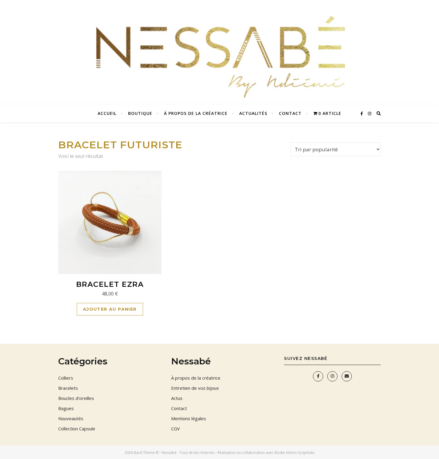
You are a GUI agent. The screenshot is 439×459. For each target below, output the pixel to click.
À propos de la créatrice (196, 113)
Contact (290, 113)
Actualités (253, 113)
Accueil (107, 113)
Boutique (140, 113)
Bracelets (68, 388)
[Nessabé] (219, 52)
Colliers (65, 378)
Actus (176, 398)
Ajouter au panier (110, 309)
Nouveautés (70, 418)
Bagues (66, 408)
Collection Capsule (76, 429)
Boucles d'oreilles (76, 398)
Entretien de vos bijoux (195, 388)
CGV (175, 429)
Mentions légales (188, 418)
